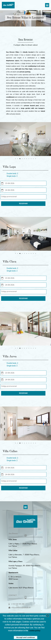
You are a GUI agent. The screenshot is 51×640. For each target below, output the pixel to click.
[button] (47, 5)
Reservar (23, 204)
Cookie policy (34, 630)
